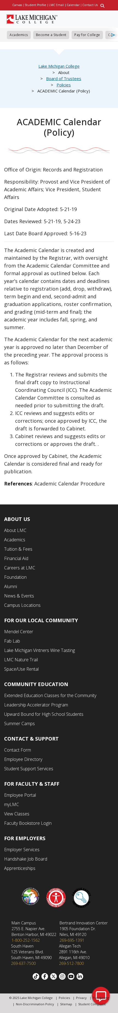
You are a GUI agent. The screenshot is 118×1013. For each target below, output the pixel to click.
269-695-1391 (72, 940)
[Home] (31, 18)
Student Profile (35, 5)
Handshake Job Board (25, 859)
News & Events (19, 596)
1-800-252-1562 (26, 940)
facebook (45, 976)
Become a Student (51, 34)
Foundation (15, 577)
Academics (19, 34)
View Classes (16, 814)
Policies (64, 85)
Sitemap (66, 1004)
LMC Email (56, 5)
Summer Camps (19, 723)
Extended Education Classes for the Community (50, 695)
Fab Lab (12, 641)
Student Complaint (92, 1004)
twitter (54, 976)
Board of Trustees (63, 78)
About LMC (15, 530)
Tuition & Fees (18, 549)
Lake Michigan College (59, 66)
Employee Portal (20, 795)
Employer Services (22, 850)
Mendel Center (18, 632)
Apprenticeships (19, 868)
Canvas (17, 5)
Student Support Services (28, 769)
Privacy (81, 998)
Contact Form (17, 750)
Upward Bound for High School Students (43, 714)
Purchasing (101, 998)
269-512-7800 (71, 963)
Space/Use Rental (21, 669)
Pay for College (87, 34)
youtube (72, 976)
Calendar (73, 5)
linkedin (81, 976)
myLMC (11, 804)
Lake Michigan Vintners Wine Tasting (39, 650)
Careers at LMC (19, 568)
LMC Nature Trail (21, 660)
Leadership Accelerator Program (36, 705)
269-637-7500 (23, 963)
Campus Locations (22, 605)
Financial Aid (16, 558)
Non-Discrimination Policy (35, 1004)
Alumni (10, 586)
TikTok (37, 976)
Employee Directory (23, 759)
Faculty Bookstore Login (28, 823)
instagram (63, 976)
